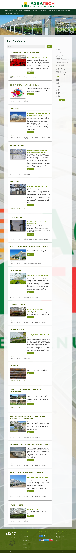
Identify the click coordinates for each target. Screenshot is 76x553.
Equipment (26, 10)
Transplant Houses (60, 72)
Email (57, 540)
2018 (57, 87)
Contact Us (16, 13)
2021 (57, 83)
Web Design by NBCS (9, 551)
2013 (57, 95)
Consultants (58, 52)
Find (49, 46)
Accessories (34, 10)
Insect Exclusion (59, 66)
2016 (57, 90)
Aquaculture (58, 49)
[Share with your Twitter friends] (44, 535)
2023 (57, 80)
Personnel (58, 68)
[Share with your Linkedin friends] (42, 535)
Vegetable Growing (60, 74)
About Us (11, 10)
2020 (57, 85)
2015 (57, 92)
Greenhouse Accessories (61, 59)
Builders (58, 51)
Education (58, 58)
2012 (57, 96)
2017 (57, 89)
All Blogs (62, 100)
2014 (57, 93)
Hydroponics (59, 65)
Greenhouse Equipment (61, 61)
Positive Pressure (42, 10)
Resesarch (58, 71)
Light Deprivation (52, 10)
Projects (7, 13)
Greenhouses (18, 10)
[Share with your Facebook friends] (40, 535)
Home (6, 10)
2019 (57, 86)
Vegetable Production (64, 10)
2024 (57, 79)
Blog (11, 13)
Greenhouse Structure (61, 62)
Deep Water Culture (60, 56)
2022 (57, 82)
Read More (30, 72)
